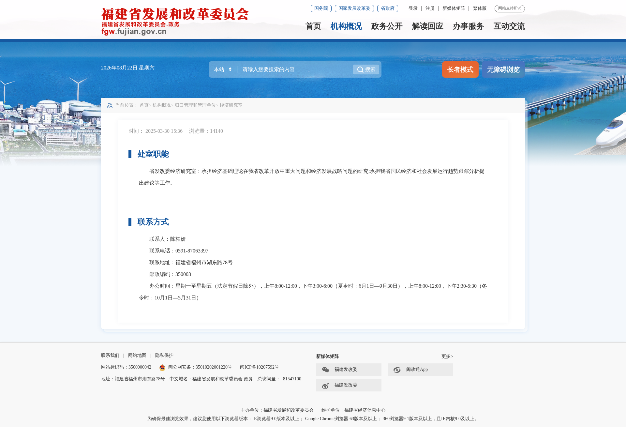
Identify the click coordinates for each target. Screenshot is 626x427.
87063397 (197, 250)
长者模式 (460, 69)
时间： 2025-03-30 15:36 (155, 131)
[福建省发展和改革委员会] (175, 21)
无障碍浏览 (503, 69)
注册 (430, 8)
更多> (447, 356)
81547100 (292, 378)
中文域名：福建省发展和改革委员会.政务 (211, 378)
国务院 (321, 8)
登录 (413, 8)
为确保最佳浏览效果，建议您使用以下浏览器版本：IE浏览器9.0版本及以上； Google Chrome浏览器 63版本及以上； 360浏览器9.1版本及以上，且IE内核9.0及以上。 (313, 418)
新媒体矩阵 (453, 8)
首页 (313, 26)
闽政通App (417, 369)
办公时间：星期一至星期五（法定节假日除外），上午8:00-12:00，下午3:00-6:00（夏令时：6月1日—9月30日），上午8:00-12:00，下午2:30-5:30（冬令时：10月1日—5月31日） (313, 291)
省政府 (388, 8)
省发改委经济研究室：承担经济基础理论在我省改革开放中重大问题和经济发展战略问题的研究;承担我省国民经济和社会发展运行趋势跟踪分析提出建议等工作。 (311, 177)
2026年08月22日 (120, 67)
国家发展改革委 (354, 8)
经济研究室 (231, 105)
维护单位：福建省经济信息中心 (353, 410)
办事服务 (468, 26)
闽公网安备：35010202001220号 (200, 367)
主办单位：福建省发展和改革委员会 (277, 410)
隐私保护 (164, 355)
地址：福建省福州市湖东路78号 (133, 378)
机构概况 (346, 26)
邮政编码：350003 (165, 274)
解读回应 (427, 26)
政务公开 (387, 26)
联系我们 (110, 355)
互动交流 (509, 26)
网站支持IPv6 (509, 8)
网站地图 (137, 355)
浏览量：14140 (206, 131)
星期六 (147, 67)
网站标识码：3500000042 (126, 367)
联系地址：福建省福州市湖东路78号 (186, 262)
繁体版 (480, 8)
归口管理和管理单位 (195, 105)
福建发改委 (346, 369)
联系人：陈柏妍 (162, 239)
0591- (181, 250)
